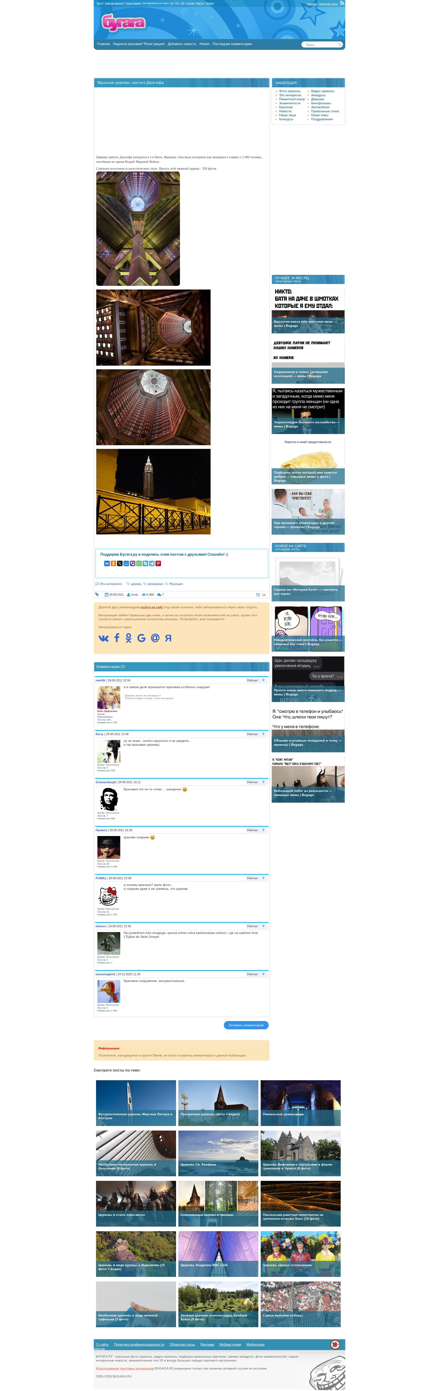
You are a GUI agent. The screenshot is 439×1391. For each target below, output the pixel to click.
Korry (99, 734)
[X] (120, 563)
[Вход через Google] (143, 640)
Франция (176, 584)
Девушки (317, 99)
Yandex (210, 3)
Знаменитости (289, 103)
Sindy (134, 594)
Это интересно (111, 584)
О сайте (102, 1344)
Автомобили (320, 107)
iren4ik (100, 680)
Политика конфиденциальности (139, 1344)
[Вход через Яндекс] (170, 640)
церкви (136, 584)
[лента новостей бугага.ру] (342, 4)
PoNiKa (101, 878)
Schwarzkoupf (106, 782)
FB (177, 3)
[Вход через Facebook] (119, 640)
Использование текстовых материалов (125, 1368)
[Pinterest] (158, 563)
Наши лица (287, 115)
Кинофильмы (321, 103)
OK (182, 3)
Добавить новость (182, 44)
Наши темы (319, 115)
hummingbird (105, 974)
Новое (204, 44)
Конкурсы (286, 119)
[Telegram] (152, 563)
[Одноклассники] (113, 563)
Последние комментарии (232, 44)
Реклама (312, 4)
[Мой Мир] (126, 563)
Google (190, 3)
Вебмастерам (230, 1344)
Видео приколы (322, 91)
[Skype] (145, 563)
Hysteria (101, 830)
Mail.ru (200, 3)
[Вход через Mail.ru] (157, 640)
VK (171, 3)
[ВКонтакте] (107, 563)
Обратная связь (328, 4)
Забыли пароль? (114, 3)
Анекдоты (318, 95)
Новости (285, 111)
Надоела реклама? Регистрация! (139, 44)
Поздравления (322, 119)
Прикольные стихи (325, 111)
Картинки (286, 107)
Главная (103, 44)
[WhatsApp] (139, 563)
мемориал (155, 584)
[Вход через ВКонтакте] (105, 640)
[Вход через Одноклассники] (131, 640)
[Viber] (132, 563)
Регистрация (133, 3)
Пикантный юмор (292, 99)
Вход (100, 3)
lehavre (101, 926)
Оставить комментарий (246, 1025)
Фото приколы (289, 91)
